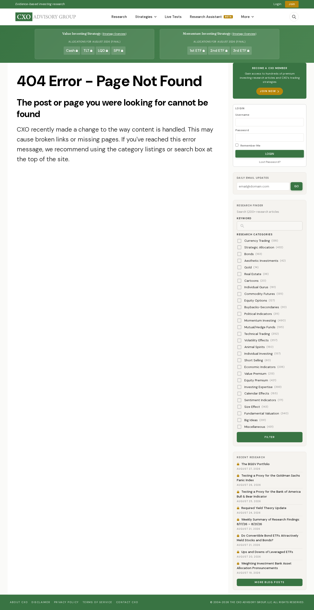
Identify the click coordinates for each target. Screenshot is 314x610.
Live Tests (173, 16)
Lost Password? (269, 162)
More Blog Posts (270, 582)
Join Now (268, 91)
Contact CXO (127, 602)
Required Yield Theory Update (263, 508)
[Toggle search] (294, 16)
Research (119, 16)
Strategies (143, 16)
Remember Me (250, 145)
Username (242, 115)
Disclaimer (40, 602)
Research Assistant (210, 16)
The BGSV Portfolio (255, 464)
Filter (270, 437)
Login (278, 4)
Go (296, 186)
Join (292, 4)
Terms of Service (97, 602)
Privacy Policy (66, 602)
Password (242, 130)
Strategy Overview (114, 33)
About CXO (19, 602)
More (245, 16)
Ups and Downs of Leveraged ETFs (267, 552)
